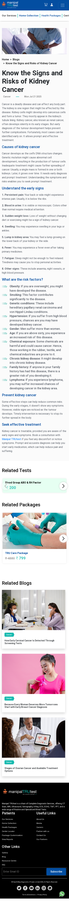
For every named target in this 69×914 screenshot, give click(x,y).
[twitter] (19, 888)
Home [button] (5, 59)
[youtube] (31, 888)
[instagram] (44, 888)
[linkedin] (37, 888)
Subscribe (56, 871)
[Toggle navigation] (62, 5)
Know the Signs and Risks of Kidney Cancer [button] (31, 63)
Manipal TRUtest (11, 439)
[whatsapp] (50, 888)
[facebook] (25, 888)
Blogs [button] (16, 59)
